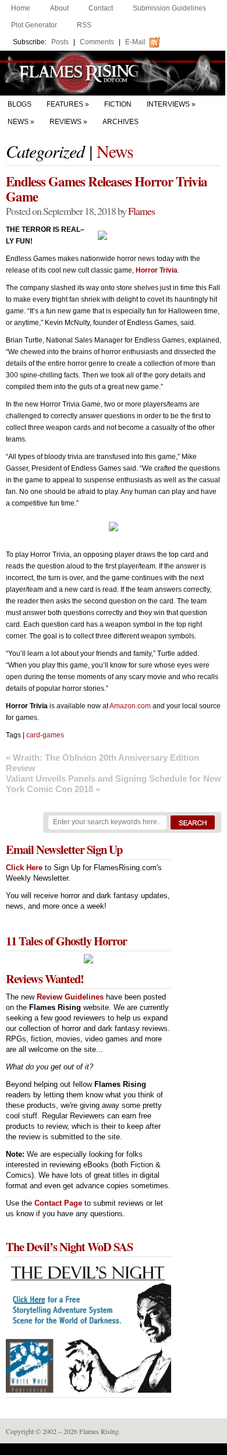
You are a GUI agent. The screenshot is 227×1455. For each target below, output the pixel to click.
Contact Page (58, 1203)
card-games (45, 735)
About (59, 8)
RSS (84, 25)
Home (20, 8)
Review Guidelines (70, 997)
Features (65, 104)
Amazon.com (130, 706)
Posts (60, 42)
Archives (120, 122)
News (18, 122)
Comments (97, 42)
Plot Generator (34, 25)
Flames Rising (113, 73)
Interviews (168, 104)
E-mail (135, 42)
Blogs (19, 104)
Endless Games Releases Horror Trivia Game (106, 188)
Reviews (65, 122)
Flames (141, 211)
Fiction (118, 104)
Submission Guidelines (169, 8)
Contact (100, 8)
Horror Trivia (157, 270)
